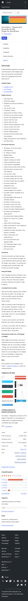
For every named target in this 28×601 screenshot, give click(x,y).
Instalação (6, 52)
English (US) (23, 449)
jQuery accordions (21, 459)
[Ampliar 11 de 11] (24, 401)
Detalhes (5, 44)
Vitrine (16, 535)
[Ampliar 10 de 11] (24, 391)
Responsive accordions (20, 462)
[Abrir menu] (25, 2)
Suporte (5, 60)
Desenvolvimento (8, 56)
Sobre (3, 535)
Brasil (6, 577)
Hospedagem (5, 540)
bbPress (5, 567)
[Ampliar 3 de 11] (11, 386)
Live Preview (7, 89)
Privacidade (5, 543)
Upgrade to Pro (8, 87)
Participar (17, 548)
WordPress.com (7, 562)
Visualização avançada (8, 467)
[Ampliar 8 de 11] (24, 377)
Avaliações (6, 48)
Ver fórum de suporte (8, 511)
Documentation (8, 91)
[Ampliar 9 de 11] (24, 383)
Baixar (4, 38)
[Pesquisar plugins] (18, 12)
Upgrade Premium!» (12, 366)
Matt (4, 564)
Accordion (17, 452)
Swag (17, 557)
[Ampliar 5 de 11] (11, 397)
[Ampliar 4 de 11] (11, 392)
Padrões (17, 543)
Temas (17, 538)
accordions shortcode (21, 456)
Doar (17, 554)
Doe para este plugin (7, 525)
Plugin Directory (6, 7)
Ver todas (23, 493)
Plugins (17, 540)
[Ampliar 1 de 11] (11, 377)
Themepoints (7, 34)
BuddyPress (6, 570)
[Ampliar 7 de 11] (11, 406)
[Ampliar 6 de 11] (11, 402)
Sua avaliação (5, 493)
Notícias (4, 538)
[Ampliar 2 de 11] (11, 382)
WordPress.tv (6, 557)
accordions (23, 452)
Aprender (4, 548)
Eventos (17, 551)
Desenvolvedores (7, 554)
